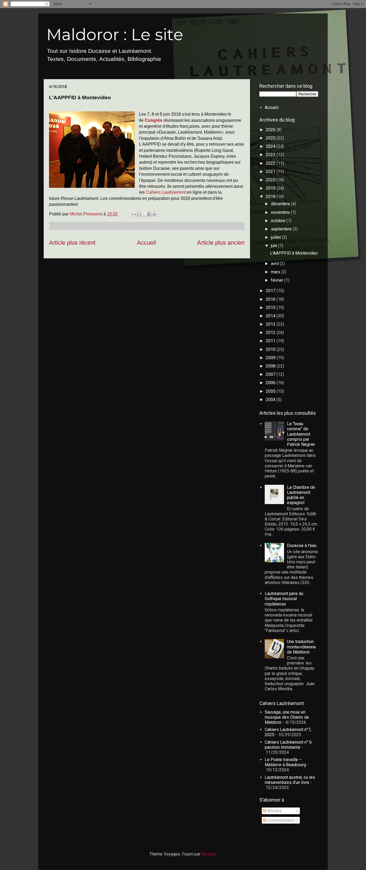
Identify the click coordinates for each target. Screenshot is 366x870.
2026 (271, 129)
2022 (271, 163)
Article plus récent (72, 242)
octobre (278, 220)
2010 (271, 349)
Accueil (146, 242)
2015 (271, 307)
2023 (271, 154)
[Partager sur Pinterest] (154, 214)
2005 (271, 391)
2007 (271, 374)
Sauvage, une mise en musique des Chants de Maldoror (287, 717)
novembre (281, 212)
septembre (282, 229)
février (277, 280)
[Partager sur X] (144, 214)
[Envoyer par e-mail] (134, 214)
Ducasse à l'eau (301, 545)
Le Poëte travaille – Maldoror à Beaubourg (285, 762)
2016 (271, 299)
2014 (271, 315)
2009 (271, 357)
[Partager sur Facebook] (149, 214)
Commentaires (280, 820)
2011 (271, 340)
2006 (271, 382)
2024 (271, 146)
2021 (271, 171)
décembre (281, 203)
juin (274, 245)
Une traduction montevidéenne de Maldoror (301, 646)
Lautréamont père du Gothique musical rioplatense (284, 598)
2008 (271, 366)
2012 (271, 332)
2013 (271, 324)
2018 (271, 196)
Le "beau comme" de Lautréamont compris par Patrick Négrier (301, 434)
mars (276, 271)
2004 (271, 399)
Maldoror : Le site (114, 34)
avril (275, 263)
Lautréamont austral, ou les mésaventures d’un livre (290, 780)
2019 (271, 188)
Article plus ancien (221, 242)
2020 (271, 179)
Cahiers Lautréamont (166, 192)
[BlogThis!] (139, 214)
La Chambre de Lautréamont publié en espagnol (301, 495)
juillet (276, 237)
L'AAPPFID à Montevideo (294, 253)
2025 (271, 138)
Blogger (208, 854)
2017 (271, 290)
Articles (274, 810)
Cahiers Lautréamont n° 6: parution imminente (288, 745)
